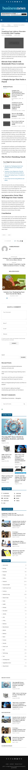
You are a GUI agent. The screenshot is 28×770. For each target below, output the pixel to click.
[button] (3, 287)
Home (3, 25)
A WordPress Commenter (8, 398)
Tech (14, 649)
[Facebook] (6, 1)
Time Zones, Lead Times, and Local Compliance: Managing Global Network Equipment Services (20, 458)
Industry (14, 607)
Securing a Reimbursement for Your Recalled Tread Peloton (19, 533)
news (9, 235)
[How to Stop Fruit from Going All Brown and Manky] (6, 123)
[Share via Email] (22, 241)
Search (3, 354)
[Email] (17, 1)
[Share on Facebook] (17, 241)
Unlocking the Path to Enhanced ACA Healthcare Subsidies (19, 543)
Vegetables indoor (14, 662)
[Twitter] (8, 1)
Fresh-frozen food (14, 588)
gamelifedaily (9, 35)
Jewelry (14, 614)
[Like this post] (15, 241)
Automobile (14, 565)
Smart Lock (14, 646)
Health (14, 604)
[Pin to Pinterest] (20, 241)
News (14, 636)
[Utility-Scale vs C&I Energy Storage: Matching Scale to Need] (7, 449)
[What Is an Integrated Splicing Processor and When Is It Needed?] (7, 470)
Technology (14, 653)
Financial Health (14, 584)
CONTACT (12, 764)
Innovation (14, 610)
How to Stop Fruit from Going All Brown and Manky (18, 123)
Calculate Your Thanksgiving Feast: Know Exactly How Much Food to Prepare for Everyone (18, 93)
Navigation (18, 398)
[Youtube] (14, 1)
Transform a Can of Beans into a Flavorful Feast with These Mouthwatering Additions (17, 105)
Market (14, 630)
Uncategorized (14, 659)
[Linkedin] (12, 1)
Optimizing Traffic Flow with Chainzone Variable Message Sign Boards (13, 514)
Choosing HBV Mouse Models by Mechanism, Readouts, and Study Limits (13, 439)
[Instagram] (10, 1)
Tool (14, 656)
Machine (14, 623)
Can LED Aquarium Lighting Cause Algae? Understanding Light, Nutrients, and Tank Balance (20, 479)
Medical (14, 633)
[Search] (26, 20)
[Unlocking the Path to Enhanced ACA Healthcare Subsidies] (6, 544)
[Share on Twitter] (19, 241)
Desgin (14, 574)
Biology (14, 568)
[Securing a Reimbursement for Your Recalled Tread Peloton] (6, 534)
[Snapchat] (19, 1)
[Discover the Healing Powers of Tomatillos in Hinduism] (6, 116)
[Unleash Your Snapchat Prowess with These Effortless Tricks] (6, 553)
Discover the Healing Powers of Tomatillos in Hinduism (18, 115)
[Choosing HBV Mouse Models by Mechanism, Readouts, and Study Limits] (14, 427)
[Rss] (21, 1)
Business (14, 571)
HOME (7, 764)
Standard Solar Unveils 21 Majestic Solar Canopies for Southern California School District (19, 524)
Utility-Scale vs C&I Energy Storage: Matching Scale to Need (7, 457)
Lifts (14, 617)
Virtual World (14, 666)
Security (14, 643)
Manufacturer (14, 627)
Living (14, 620)
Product (14, 640)
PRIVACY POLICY (18, 764)
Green (14, 601)
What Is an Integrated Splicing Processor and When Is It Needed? (7, 478)
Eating (9, 25)
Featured (14, 581)
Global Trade (14, 597)
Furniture (14, 591)
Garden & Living (14, 594)
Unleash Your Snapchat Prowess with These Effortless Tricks (18, 552)
